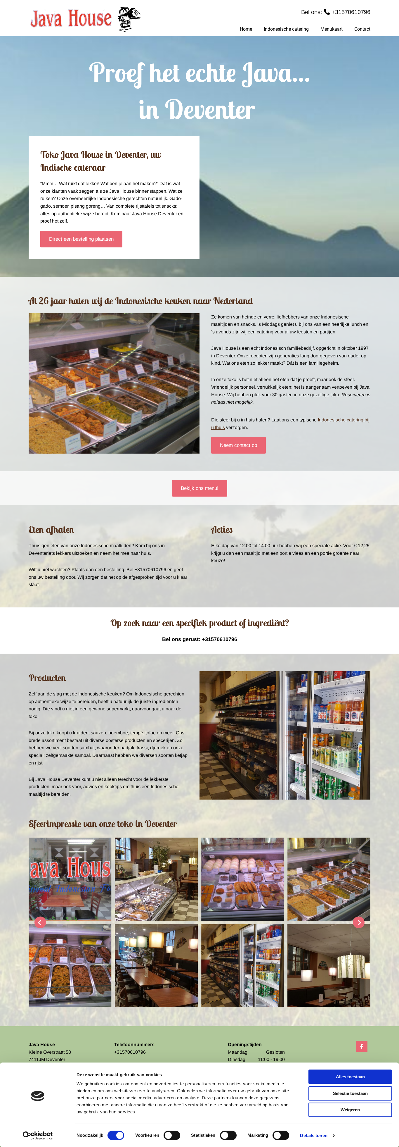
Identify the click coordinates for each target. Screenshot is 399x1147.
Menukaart (331, 29)
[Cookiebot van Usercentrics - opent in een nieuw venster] (37, 1135)
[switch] (172, 1135)
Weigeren (350, 1109)
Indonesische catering (286, 29)
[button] (81, 239)
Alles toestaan (350, 1076)
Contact (362, 29)
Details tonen (313, 1135)
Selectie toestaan (350, 1093)
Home (246, 29)
